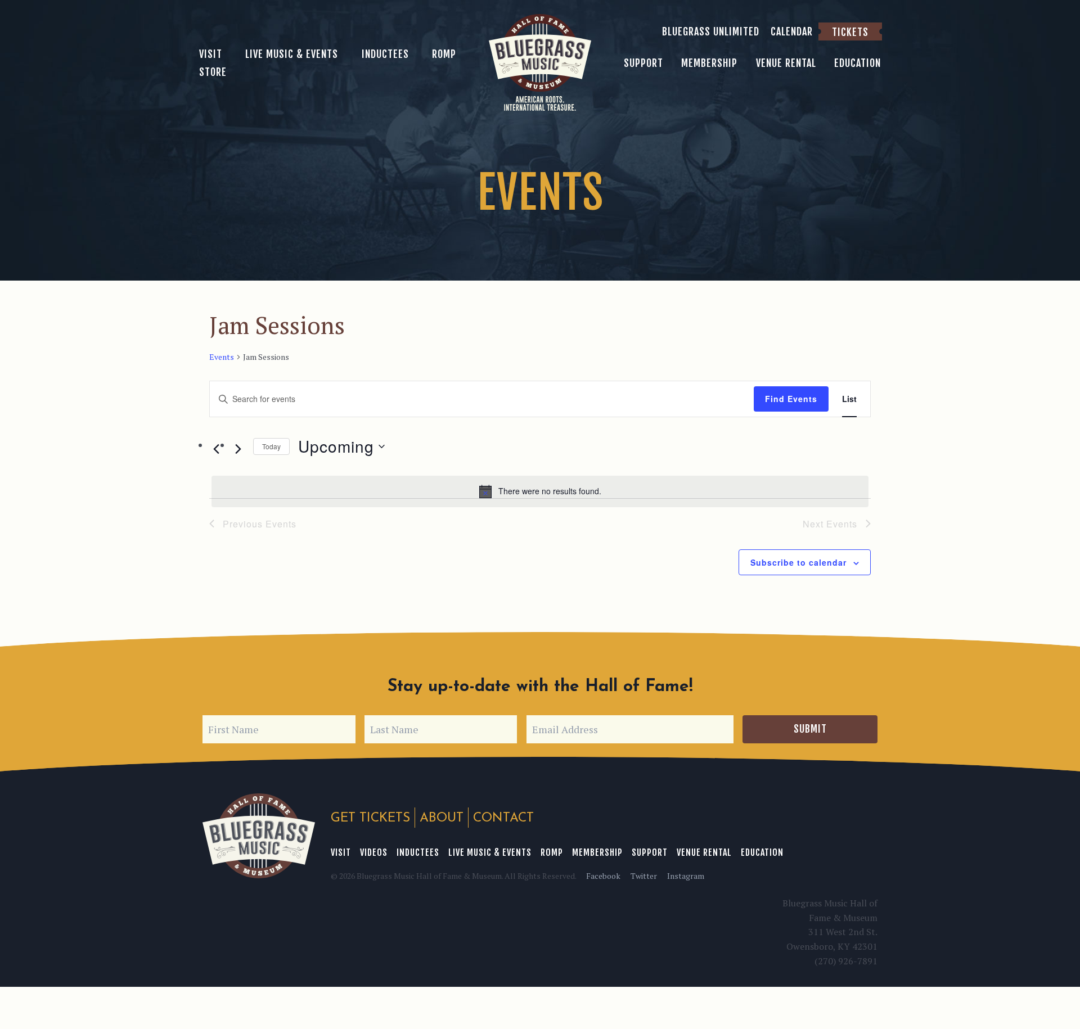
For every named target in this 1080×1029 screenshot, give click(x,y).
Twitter (644, 875)
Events (221, 356)
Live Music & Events (490, 852)
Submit (810, 729)
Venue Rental (704, 852)
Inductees (418, 852)
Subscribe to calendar (798, 562)
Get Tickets (370, 818)
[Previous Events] (216, 448)
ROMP (552, 852)
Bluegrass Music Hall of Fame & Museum (258, 835)
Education (762, 852)
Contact (503, 818)
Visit (341, 852)
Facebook (603, 875)
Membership (597, 852)
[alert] (540, 491)
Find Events (791, 398)
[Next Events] (238, 448)
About (442, 818)
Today (271, 446)
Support (650, 852)
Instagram (685, 875)
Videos (374, 852)
